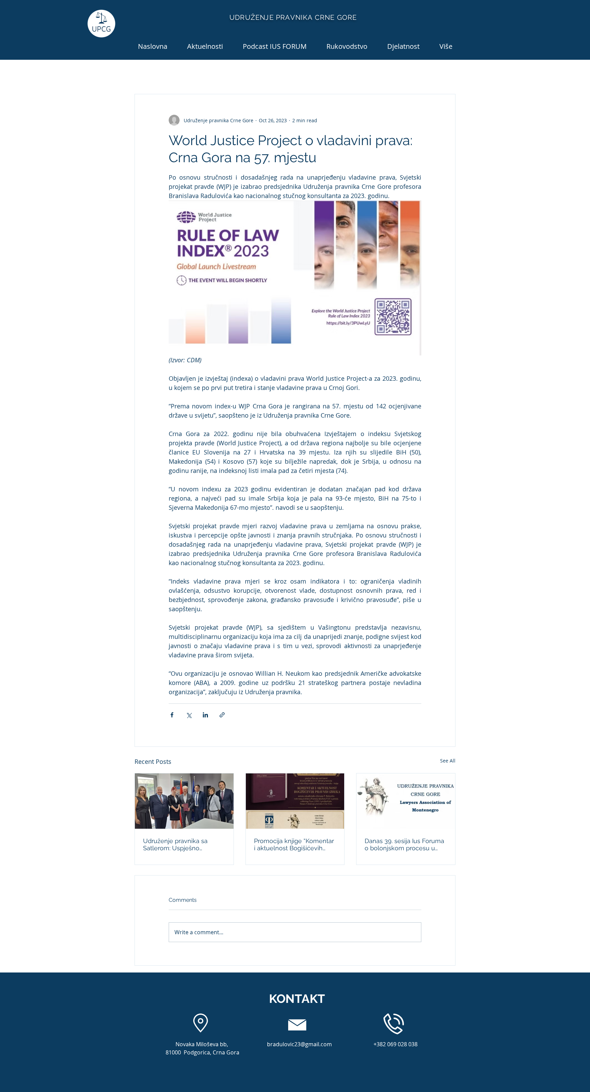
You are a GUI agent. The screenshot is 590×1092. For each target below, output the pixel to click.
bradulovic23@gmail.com (299, 1044)
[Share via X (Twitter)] (188, 715)
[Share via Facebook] (172, 715)
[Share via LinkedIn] (205, 715)
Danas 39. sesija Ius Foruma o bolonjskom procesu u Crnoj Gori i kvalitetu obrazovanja (404, 844)
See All (447, 760)
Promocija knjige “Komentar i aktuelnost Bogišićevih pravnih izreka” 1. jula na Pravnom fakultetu (294, 844)
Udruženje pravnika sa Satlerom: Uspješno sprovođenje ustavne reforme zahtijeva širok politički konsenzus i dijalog (182, 844)
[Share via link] (222, 715)
